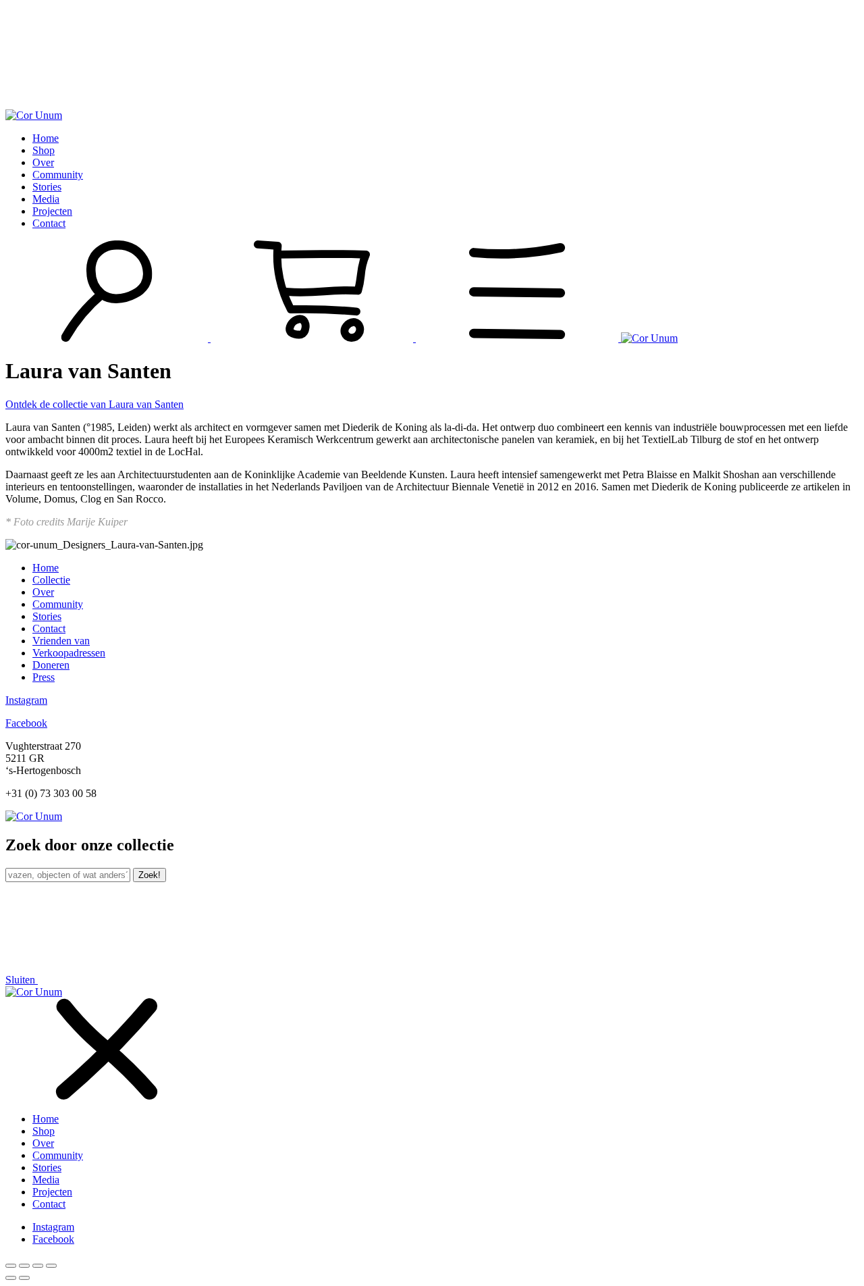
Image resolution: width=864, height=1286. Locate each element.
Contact (48, 223)
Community (57, 174)
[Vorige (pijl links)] (10, 1278)
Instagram (26, 700)
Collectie (51, 580)
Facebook (26, 723)
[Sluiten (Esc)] (10, 1266)
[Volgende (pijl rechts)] (24, 1278)
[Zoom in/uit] (51, 1266)
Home (45, 138)
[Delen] (24, 1266)
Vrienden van (61, 640)
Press (43, 677)
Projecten (52, 211)
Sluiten (21, 979)
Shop (43, 150)
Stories (46, 186)
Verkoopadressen (68, 653)
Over (43, 162)
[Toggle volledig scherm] (37, 1266)
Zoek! (149, 875)
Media (45, 199)
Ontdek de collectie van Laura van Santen (94, 404)
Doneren (51, 665)
